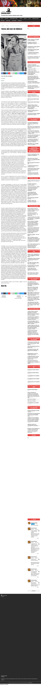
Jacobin (37, 36)
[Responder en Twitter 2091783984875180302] (32, 538)
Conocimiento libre (13, 18)
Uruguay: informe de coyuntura (34, 180)
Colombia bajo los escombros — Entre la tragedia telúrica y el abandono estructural (34, 318)
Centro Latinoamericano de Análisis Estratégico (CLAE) (34, 151)
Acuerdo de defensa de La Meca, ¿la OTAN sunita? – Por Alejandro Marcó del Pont (34, 218)
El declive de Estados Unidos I (33, 372)
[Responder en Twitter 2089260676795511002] (32, 577)
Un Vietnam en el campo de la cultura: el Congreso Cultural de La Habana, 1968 (34, 132)
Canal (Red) (8, 20)
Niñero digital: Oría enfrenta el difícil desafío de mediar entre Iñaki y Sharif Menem (33, 294)
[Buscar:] (34, 22)
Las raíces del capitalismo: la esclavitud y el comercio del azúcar (33, 123)
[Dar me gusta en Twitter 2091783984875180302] (36, 538)
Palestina (2, 20)
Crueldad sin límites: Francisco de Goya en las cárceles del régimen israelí (33, 357)
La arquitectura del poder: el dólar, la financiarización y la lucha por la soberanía (33, 140)
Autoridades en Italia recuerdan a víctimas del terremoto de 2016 (34, 259)
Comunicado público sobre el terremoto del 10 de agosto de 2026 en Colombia (33, 322)
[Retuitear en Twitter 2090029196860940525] (34, 553)
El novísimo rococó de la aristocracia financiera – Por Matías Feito (33, 214)
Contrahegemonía (34, 339)
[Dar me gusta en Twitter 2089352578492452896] (36, 566)
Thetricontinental (33, 119)
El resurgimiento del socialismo (33, 378)
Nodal (37, 206)
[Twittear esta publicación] (4, 73)
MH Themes (30, 682)
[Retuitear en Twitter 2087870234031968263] (34, 587)
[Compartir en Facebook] (2, 73)
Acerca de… (20, 20)
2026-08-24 (36, 529)
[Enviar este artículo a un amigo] (11, 73)
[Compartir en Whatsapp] (16, 73)
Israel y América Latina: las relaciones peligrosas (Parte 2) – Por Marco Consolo (34, 209)
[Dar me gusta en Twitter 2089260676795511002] (36, 577)
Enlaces (25, 18)
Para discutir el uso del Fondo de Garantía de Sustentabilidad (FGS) (34, 414)
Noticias (6, 18)
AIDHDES (37, 308)
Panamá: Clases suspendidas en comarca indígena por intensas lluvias (33, 255)
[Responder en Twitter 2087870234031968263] (32, 587)
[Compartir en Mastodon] (18, 73)
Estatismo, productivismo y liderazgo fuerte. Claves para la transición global (33, 87)
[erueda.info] (20, 6)
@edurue (32, 529)
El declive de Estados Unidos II (33, 369)
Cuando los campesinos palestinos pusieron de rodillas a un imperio (34, 66)
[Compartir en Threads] (25, 73)
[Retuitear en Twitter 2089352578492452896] (34, 566)
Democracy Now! (35, 18)
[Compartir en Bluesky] (23, 73)
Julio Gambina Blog (33, 407)
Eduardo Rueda (34, 528)
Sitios (29, 18)
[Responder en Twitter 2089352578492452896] (32, 566)
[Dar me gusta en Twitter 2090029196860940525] (36, 553)
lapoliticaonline (34, 279)
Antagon (37, 62)
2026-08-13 (36, 581)
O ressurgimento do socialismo (33, 375)
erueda (7, 678)
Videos (21, 18)
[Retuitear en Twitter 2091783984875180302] (34, 538)
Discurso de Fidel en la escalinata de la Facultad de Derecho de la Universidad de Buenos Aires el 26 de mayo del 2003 (33, 395)
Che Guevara (14, 20)
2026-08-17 (36, 570)
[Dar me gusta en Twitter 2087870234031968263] (36, 587)
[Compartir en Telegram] (21, 73)
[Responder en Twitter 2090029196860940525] (32, 553)
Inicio (2, 18)
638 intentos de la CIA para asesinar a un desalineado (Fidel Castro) (34, 159)
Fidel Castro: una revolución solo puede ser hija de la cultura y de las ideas (34, 127)
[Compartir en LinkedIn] (7, 73)
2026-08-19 (36, 542)
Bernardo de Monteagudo (32, 389)
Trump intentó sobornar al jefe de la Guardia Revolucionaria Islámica (33, 169)
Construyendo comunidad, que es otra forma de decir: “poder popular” (33, 343)
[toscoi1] (14, 70)
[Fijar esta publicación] (9, 73)
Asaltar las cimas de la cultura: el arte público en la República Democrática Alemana (34, 136)
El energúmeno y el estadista (33, 402)
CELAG (37, 178)
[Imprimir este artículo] (14, 73)
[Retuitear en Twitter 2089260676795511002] (34, 577)
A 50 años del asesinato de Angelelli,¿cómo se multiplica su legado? (34, 362)
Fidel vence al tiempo (32, 399)
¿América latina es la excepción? (34, 381)
